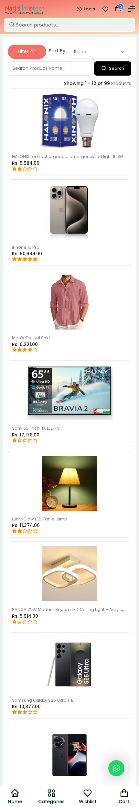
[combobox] (100, 56)
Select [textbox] (82, 56)
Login (86, 11)
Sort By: (58, 55)
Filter (23, 55)
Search (116, 72)
